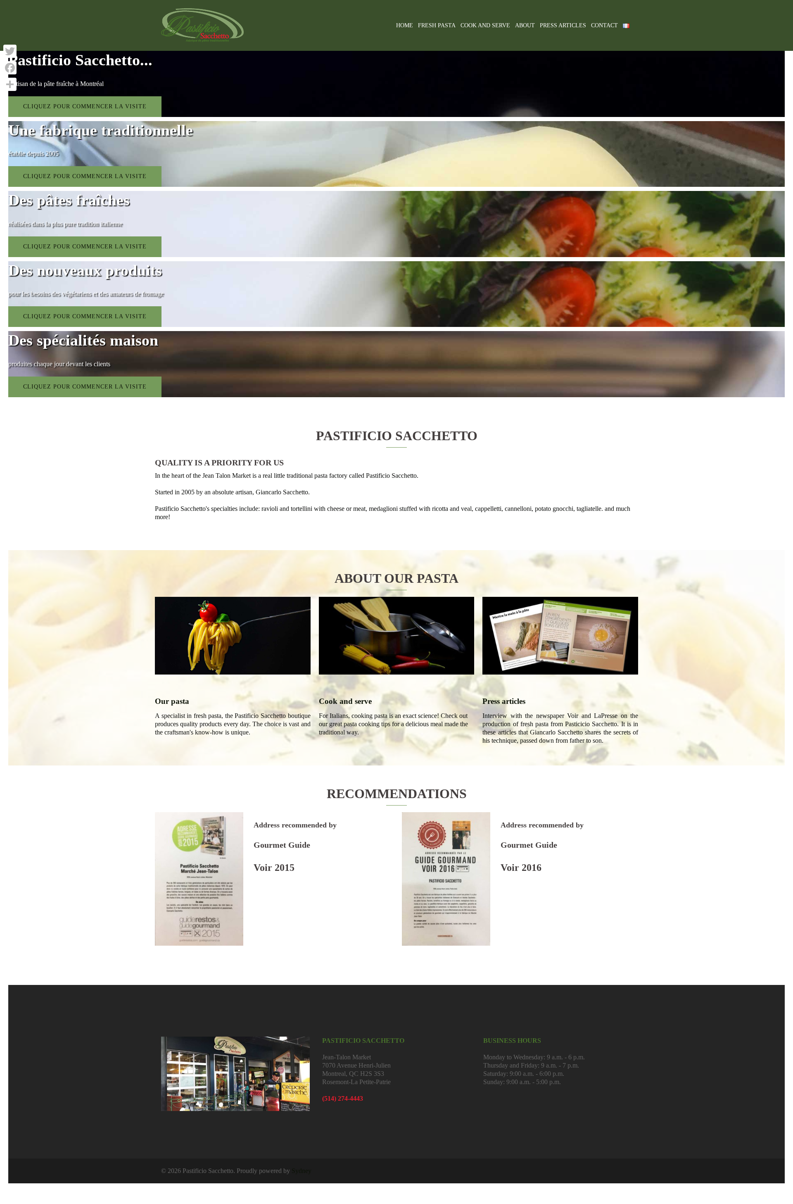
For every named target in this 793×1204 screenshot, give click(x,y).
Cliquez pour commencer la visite (85, 106)
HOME (404, 25)
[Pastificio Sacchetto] (202, 24)
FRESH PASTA (437, 25)
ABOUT (525, 25)
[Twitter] (10, 51)
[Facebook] (10, 68)
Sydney (301, 1170)
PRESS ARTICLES (563, 25)
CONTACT (604, 25)
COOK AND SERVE (485, 25)
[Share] (10, 84)
